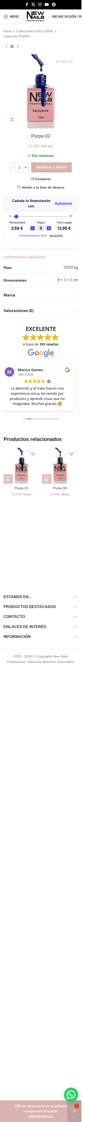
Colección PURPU (17, 36)
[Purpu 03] (22, 466)
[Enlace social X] (33, 4)
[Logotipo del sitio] (35, 16)
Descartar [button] (74, 1111)
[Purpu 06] (60, 466)
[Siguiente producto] (18, 46)
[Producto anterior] (6, 46)
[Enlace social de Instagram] (40, 4)
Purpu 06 (60, 488)
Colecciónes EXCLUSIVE (34, 31)
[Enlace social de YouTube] (47, 4)
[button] (8, 479)
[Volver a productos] (12, 46)
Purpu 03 (21, 488)
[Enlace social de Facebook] (27, 4)
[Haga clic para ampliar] (12, 119)
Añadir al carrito (51, 167)
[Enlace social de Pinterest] (54, 4)
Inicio (7, 31)
